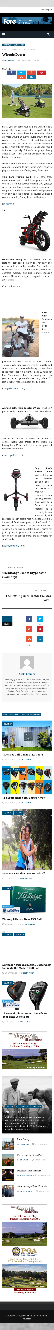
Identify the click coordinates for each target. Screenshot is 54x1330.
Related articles (11, 714)
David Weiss (24, 1144)
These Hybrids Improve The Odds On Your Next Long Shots (25, 1015)
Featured (9, 1107)
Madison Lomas (26, 879)
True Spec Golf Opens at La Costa (22, 754)
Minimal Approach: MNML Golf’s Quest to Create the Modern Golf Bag (26, 966)
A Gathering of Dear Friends (32, 1186)
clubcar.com (9, 203)
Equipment (7, 45)
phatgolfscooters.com (13, 388)
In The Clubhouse (22, 1107)
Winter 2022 (19, 934)
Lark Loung (23, 1139)
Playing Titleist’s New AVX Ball (22, 919)
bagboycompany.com (13, 545)
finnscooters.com (11, 286)
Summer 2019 (19, 45)
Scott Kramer (9, 61)
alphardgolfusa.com (12, 455)
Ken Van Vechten (26, 1191)
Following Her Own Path (30, 1155)
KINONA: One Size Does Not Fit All (23, 873)
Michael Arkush (26, 1175)
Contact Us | (42, 1315)
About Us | (32, 1315)
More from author (31, 714)
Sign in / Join (46, 10)
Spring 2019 (19, 770)
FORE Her (18, 813)
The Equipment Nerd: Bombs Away (23, 797)
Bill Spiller (14, 1112)
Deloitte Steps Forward (29, 1170)
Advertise (27, 1318)
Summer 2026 (36, 1107)
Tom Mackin (24, 1160)
